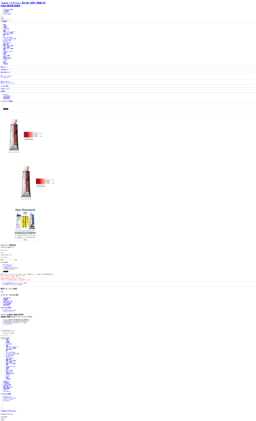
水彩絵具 (20, 284)
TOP (4, 283)
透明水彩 (11, 283)
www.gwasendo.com (7, 323)
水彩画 (7, 283)
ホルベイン (15, 284)
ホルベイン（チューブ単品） (20, 283)
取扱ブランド (9, 284)
